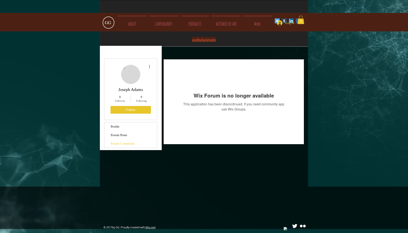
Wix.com (150, 227)
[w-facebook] (287, 230)
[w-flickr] (303, 226)
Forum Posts (119, 135)
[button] (300, 20)
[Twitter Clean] (295, 226)
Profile (115, 126)
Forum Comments (123, 143)
